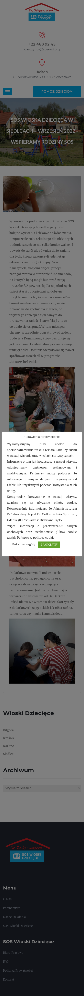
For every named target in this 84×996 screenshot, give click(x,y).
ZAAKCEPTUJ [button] (49, 544)
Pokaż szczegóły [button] (23, 544)
